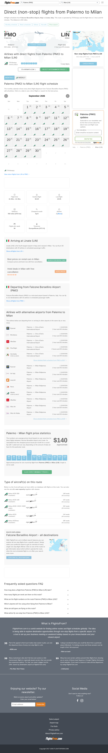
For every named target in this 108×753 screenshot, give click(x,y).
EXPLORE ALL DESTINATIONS (18, 557)
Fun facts (54, 726)
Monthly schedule (11, 24)
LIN (65, 35)
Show (60, 214)
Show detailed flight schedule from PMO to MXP (49, 419)
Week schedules (25, 24)
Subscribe (40, 704)
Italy (74, 147)
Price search (53, 24)
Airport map (54, 723)
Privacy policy (54, 730)
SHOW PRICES (53, 69)
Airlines (36, 24)
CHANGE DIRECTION (37, 45)
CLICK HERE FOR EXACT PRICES (36, 472)
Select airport (54, 719)
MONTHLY (9, 78)
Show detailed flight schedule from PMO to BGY (49, 360)
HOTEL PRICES (60, 271)
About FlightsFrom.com (54, 733)
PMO (10, 35)
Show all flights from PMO (15, 301)
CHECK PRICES (88, 63)
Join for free (88, 139)
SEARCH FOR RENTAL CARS (56, 260)
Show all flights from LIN (14, 251)
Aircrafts (44, 24)
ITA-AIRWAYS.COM (27, 69)
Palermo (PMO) (85, 147)
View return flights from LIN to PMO (16, 174)
